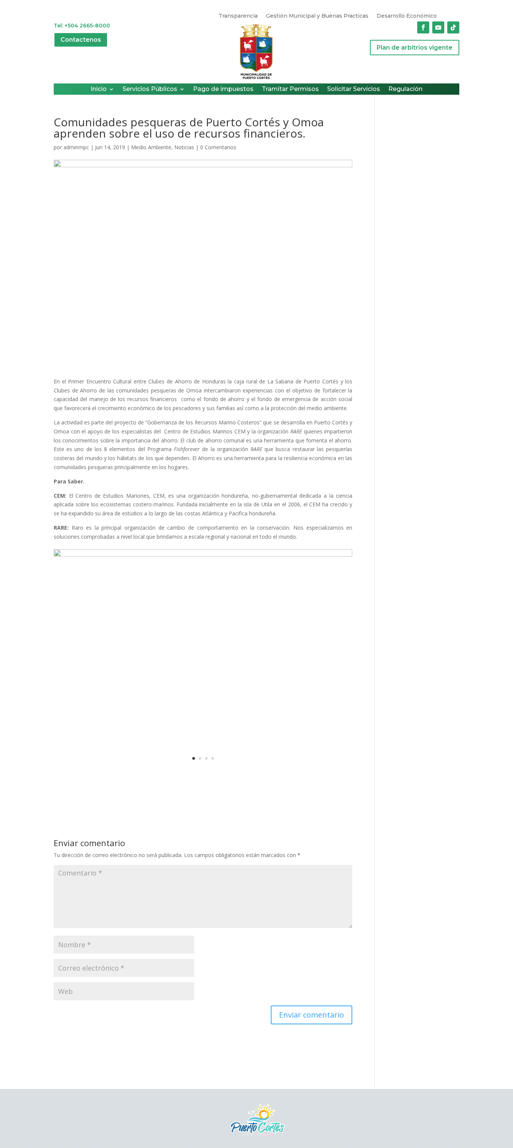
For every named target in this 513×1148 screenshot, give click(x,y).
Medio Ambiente (151, 147)
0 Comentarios (218, 147)
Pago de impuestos (223, 89)
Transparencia (238, 16)
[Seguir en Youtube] (438, 27)
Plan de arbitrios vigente (415, 47)
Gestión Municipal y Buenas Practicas (317, 16)
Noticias (184, 147)
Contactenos (80, 39)
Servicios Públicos (149, 89)
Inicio (99, 89)
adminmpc (76, 147)
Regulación (405, 89)
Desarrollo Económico (407, 16)
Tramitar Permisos (290, 89)
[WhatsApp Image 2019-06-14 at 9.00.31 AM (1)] (203, 773)
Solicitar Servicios (353, 89)
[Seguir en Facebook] (423, 27)
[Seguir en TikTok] (453, 27)
